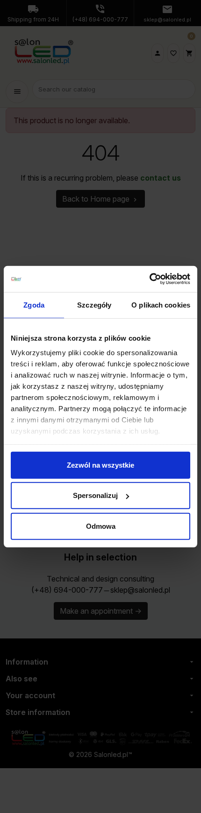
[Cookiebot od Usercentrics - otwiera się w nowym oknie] (149, 279)
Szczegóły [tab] (94, 304)
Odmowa (100, 526)
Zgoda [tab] (33, 304)
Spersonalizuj (95, 495)
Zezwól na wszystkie (100, 465)
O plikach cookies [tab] (160, 304)
